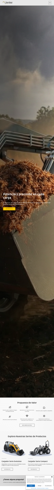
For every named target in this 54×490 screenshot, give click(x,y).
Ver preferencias (48, 485)
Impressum (46, 488)
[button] (51, 476)
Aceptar (30, 485)
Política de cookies (33, 488)
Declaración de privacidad (41, 488)
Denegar (39, 485)
